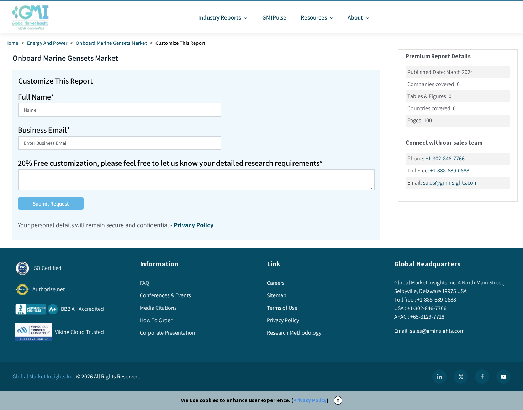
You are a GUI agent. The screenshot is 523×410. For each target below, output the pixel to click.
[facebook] (482, 376)
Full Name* (36, 97)
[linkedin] (439, 376)
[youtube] (503, 376)
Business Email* (44, 130)
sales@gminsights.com (450, 182)
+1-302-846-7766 (445, 158)
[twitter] (461, 376)
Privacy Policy (310, 400)
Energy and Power (47, 42)
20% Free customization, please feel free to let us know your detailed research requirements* (170, 163)
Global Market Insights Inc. (43, 376)
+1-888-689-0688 (449, 170)
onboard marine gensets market (111, 42)
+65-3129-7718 (427, 316)
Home (12, 42)
